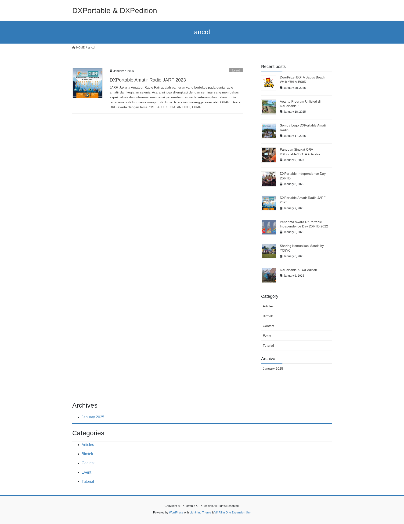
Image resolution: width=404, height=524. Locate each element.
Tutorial (268, 345)
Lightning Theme (200, 512)
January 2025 (273, 368)
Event (236, 70)
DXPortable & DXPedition (298, 270)
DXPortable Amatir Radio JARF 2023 (148, 79)
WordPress (176, 512)
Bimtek (268, 316)
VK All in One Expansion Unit (232, 512)
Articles (268, 306)
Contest (268, 326)
